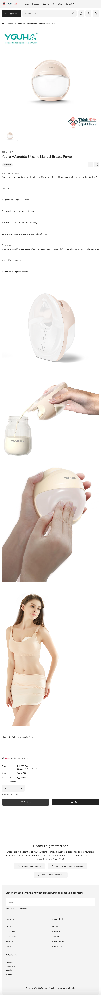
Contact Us (70, 4)
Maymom (10, 941)
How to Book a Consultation (53, 875)
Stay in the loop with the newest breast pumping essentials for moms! (45, 892)
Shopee (9, 974)
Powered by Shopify (66, 988)
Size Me (46, 4)
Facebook (10, 962)
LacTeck (9, 926)
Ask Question (10, 782)
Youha (8, 946)
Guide (21, 778)
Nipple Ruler (13, 13)
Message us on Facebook (31, 866)
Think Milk (10, 931)
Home (26, 4)
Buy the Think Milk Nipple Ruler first (69, 866)
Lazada (9, 970)
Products (35, 4)
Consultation (57, 4)
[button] (10, 139)
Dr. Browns (11, 936)
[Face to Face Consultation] (96, 13)
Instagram (10, 966)
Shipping (20, 769)
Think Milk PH (49, 988)
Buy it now (75, 802)
